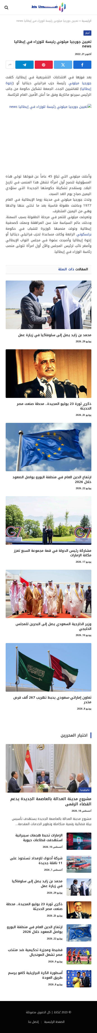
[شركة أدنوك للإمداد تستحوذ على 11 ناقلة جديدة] (79, 864)
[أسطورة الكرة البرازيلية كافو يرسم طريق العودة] (79, 978)
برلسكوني (83, 234)
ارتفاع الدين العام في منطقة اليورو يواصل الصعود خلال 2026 (51, 479)
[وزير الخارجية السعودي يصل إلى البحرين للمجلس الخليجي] (48, 594)
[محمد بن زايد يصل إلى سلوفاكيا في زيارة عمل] (48, 305)
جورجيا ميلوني (80, 83)
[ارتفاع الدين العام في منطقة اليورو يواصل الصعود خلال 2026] (48, 447)
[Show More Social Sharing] (10, 65)
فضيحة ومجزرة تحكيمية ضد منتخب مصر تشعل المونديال (35, 952)
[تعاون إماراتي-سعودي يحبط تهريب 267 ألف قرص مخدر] (48, 667)
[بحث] (7, 7)
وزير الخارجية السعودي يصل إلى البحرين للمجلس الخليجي (53, 626)
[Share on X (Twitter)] (63, 65)
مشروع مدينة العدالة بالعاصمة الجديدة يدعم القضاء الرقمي (50, 801)
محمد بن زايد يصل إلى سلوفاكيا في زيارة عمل (54, 335)
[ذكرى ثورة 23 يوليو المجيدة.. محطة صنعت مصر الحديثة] (48, 373)
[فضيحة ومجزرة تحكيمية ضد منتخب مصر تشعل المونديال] (79, 955)
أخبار (87, 33)
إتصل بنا (33, 1022)
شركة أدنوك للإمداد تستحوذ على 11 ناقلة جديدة (36, 860)
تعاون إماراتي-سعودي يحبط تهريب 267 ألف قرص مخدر (52, 699)
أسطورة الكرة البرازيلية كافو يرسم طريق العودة (35, 975)
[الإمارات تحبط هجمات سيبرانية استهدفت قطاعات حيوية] (79, 841)
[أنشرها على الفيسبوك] (82, 65)
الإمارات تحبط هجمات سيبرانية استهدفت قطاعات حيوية (38, 837)
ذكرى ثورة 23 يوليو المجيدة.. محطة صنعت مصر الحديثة (54, 406)
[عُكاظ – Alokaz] (48, 7)
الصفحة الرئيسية (54, 1022)
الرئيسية (86, 20)
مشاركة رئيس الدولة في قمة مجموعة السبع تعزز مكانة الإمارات (52, 552)
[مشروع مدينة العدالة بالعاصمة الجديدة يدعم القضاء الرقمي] (48, 768)
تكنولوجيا (85, 790)
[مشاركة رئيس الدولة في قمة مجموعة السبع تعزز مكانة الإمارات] (48, 520)
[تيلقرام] (24, 65)
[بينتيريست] (44, 65)
